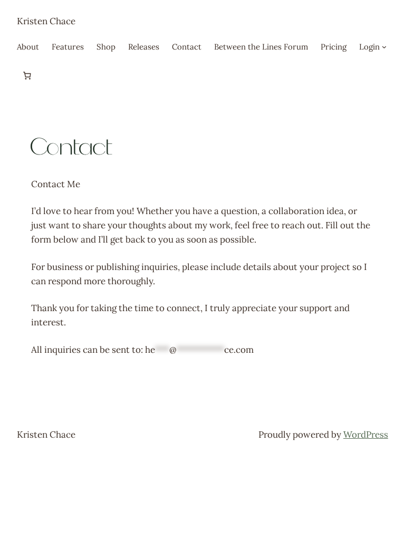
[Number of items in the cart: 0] (27, 76)
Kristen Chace (46, 21)
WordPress (365, 434)
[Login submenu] (384, 46)
